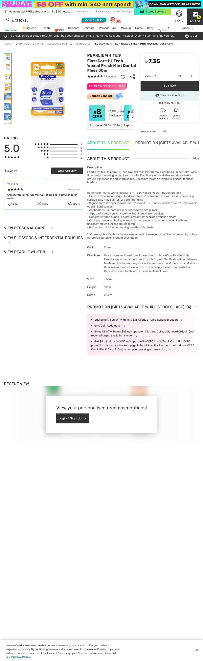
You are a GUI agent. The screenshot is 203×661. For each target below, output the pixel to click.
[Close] (196, 650)
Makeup (126, 28)
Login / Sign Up (70, 418)
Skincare (73, 28)
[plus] (192, 76)
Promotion (10, 30)
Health (45, 28)
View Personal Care (25, 228)
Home (139, 28)
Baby (150, 28)
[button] (195, 17)
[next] (168, 28)
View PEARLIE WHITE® (25, 252)
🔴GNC (59, 30)
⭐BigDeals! (29, 28)
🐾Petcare (165, 30)
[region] (101, 650)
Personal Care (108, 28)
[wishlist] (123, 77)
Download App (83, 11)
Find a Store (102, 11)
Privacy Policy (20, 656)
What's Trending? (123, 11)
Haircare (89, 28)
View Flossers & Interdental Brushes (43, 238)
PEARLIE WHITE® (104, 55)
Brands (185, 28)
